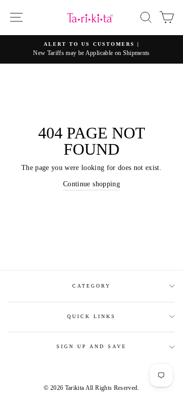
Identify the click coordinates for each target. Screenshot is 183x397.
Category (91, 286)
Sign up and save (91, 346)
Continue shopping (91, 184)
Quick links (91, 316)
